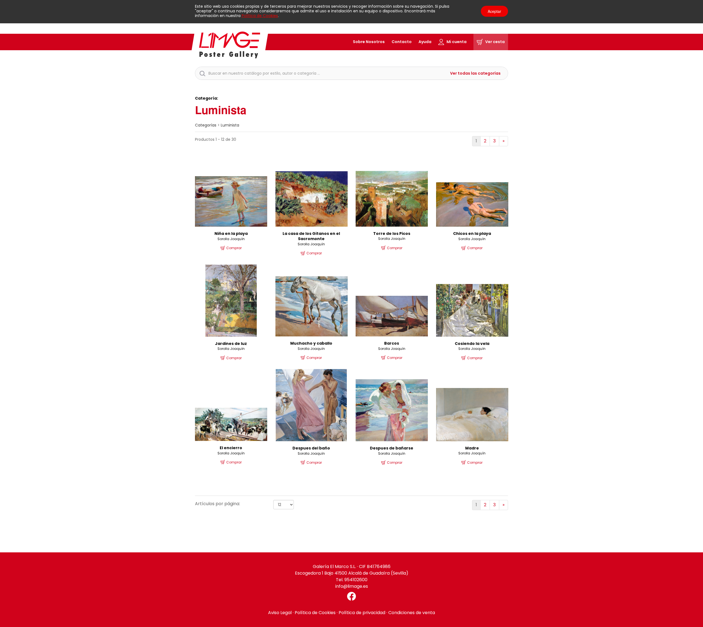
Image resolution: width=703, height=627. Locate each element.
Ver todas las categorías (475, 73)
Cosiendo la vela (472, 343)
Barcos (391, 343)
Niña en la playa (231, 233)
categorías (205, 125)
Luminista (230, 125)
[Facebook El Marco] (351, 596)
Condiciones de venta (411, 612)
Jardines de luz (231, 343)
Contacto (402, 41)
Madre (472, 448)
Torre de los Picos (391, 233)
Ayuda (425, 41)
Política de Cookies (260, 15)
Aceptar (494, 11)
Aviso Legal (280, 612)
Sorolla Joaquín (231, 239)
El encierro (231, 448)
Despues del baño (311, 448)
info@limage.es (351, 586)
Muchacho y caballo (311, 343)
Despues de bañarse (391, 448)
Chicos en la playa (472, 233)
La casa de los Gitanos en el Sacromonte (311, 236)
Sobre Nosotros (369, 41)
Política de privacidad (362, 612)
